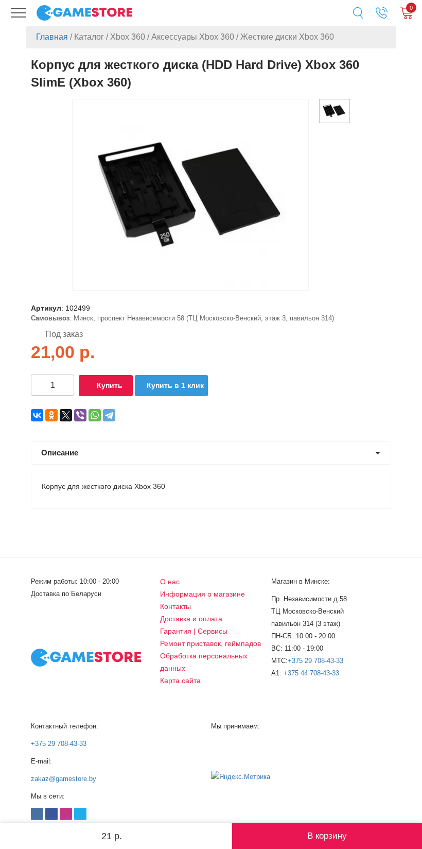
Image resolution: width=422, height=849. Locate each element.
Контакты (175, 606)
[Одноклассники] (51, 415)
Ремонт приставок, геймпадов (210, 643)
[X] (66, 415)
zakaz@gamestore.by (63, 779)
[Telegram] (109, 415)
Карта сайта (180, 680)
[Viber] (80, 415)
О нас (170, 582)
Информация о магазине (202, 594)
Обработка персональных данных (204, 662)
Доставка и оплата (191, 619)
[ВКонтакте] (37, 415)
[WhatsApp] (95, 415)
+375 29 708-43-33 (315, 661)
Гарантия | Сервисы (193, 631)
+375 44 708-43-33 (311, 673)
